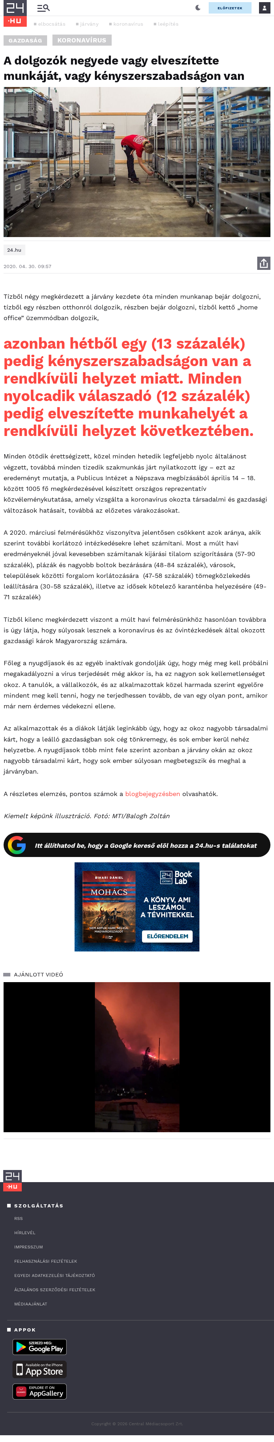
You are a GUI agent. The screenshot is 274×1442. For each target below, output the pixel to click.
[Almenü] (43, 8)
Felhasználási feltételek (45, 1261)
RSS (18, 1218)
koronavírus (128, 24)
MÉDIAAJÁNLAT (30, 1304)
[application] (137, 1057)
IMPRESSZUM (28, 1247)
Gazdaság (25, 40)
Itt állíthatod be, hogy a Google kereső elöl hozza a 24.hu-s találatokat (146, 845)
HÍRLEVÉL (24, 1232)
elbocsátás (51, 24)
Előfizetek (230, 8)
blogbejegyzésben (152, 793)
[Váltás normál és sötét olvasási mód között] (198, 8)
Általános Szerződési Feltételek (54, 1289)
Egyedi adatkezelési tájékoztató (54, 1275)
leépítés (168, 24)
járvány (89, 24)
